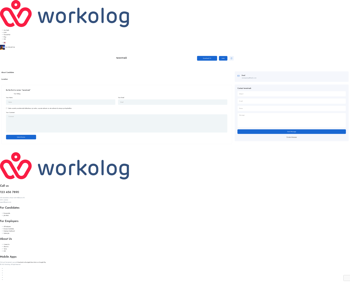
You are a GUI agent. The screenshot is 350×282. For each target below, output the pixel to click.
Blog (5, 37)
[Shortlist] (231, 58)
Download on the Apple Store (25, 262)
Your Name (9, 98)
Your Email (121, 98)
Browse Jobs (7, 213)
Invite (223, 58)
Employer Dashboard (9, 231)
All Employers (7, 226)
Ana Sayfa (6, 30)
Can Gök (8, 47)
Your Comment (10, 112)
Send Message (291, 132)
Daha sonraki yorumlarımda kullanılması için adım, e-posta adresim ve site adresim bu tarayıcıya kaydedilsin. (40, 108)
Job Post (13, 47)
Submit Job (6, 233)
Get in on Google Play (40, 262)
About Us (6, 246)
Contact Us (6, 244)
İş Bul (5, 32)
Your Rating (17, 94)
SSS (5, 39)
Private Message (292, 137)
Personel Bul (7, 35)
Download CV (207, 58)
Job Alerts (6, 215)
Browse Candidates (9, 229)
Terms (5, 249)
